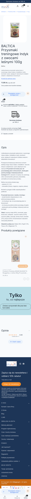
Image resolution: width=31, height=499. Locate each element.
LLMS (3, 417)
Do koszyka (21, 266)
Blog (2, 414)
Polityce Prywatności (9, 397)
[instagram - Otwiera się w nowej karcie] (20, 364)
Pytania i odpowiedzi (8, 450)
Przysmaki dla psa (21, 11)
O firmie (3, 410)
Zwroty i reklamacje (7, 439)
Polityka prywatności (7, 457)
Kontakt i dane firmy (7, 406)
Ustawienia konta (6, 472)
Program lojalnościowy (8, 428)
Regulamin (4, 454)
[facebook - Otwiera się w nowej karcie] (23, 364)
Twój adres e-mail (7, 380)
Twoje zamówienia (7, 469)
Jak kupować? (5, 447)
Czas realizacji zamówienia (10, 436)
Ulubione (4, 476)
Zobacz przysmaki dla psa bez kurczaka (15, 307)
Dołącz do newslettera (11, 384)
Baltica (3, 66)
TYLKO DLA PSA (11, 11)
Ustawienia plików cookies (10, 461)
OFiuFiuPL (3, 11)
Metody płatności (6, 425)
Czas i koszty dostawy (8, 432)
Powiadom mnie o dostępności (14, 94)
